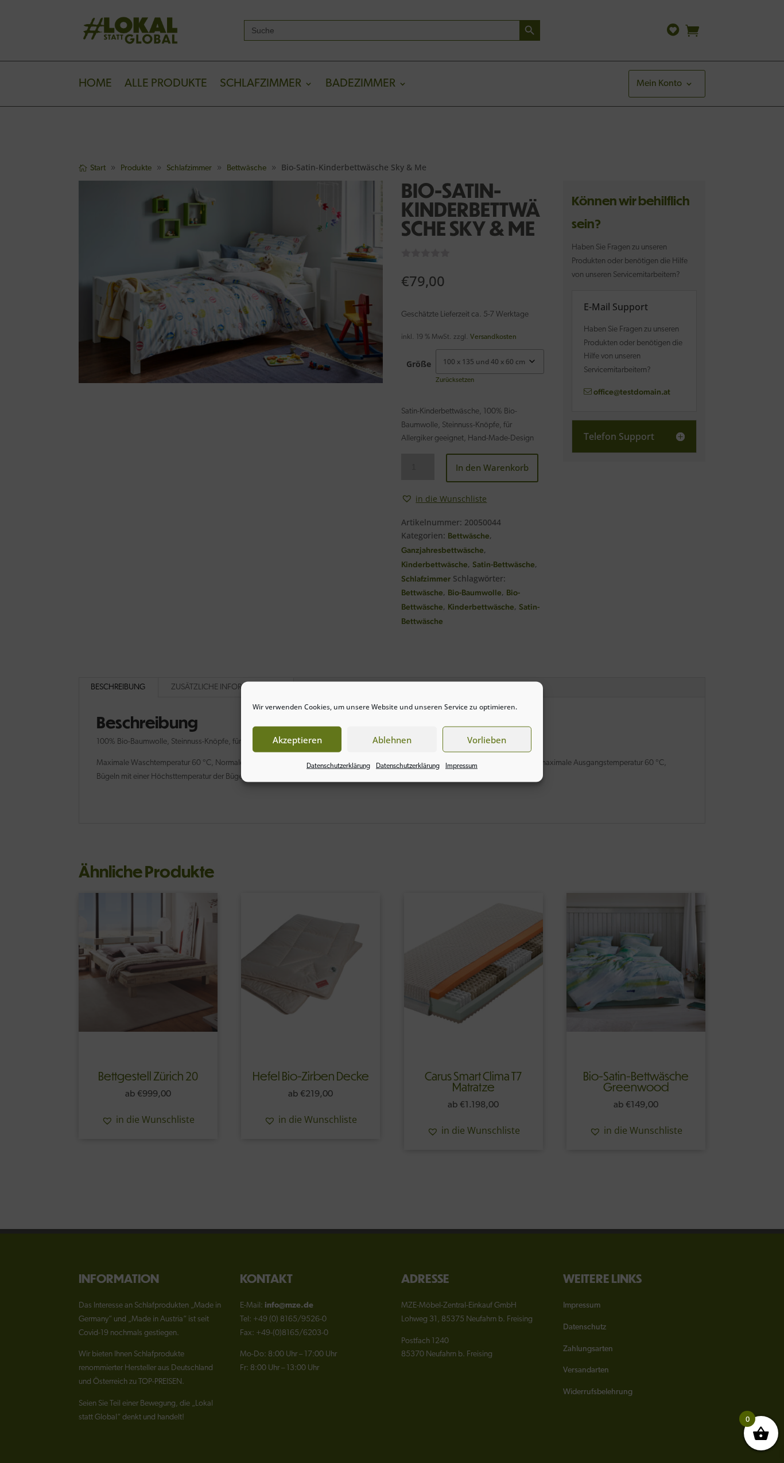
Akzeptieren (297, 739)
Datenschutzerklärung (338, 765)
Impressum (461, 765)
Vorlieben (486, 739)
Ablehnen (392, 739)
